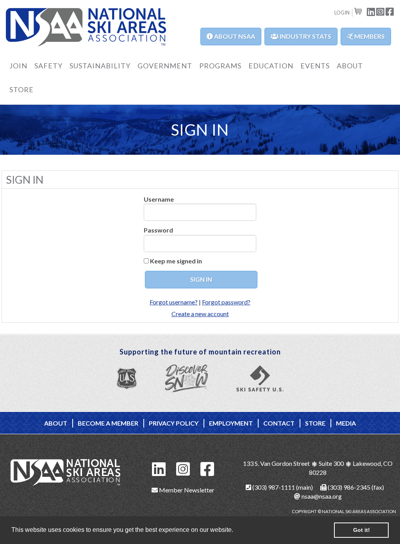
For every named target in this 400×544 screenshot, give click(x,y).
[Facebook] (207, 468)
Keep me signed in (176, 261)
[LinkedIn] (159, 468)
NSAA (86, 28)
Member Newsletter (186, 490)
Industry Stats (305, 36)
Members (369, 36)
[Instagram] (183, 468)
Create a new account (200, 313)
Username (159, 199)
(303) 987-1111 (273, 487)
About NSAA (234, 36)
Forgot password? (226, 302)
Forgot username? (174, 302)
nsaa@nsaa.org (321, 496)
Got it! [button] (361, 530)
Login (342, 12)
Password (158, 230)
